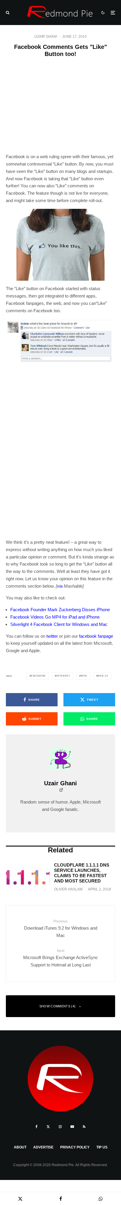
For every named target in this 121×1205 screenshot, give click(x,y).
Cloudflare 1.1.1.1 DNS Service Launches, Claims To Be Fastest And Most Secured (81, 872)
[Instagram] (60, 1126)
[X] (48, 1126)
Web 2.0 (103, 676)
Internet (63, 676)
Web (84, 676)
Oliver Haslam (68, 889)
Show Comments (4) (57, 1006)
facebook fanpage (96, 636)
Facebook (38, 676)
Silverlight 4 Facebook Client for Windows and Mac (58, 624)
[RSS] (84, 1126)
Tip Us (101, 1147)
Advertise (43, 1147)
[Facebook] (36, 1126)
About (20, 1147)
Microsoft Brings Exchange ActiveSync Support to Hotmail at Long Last (60, 958)
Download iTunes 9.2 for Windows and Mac (60, 928)
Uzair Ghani (45, 36)
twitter (52, 636)
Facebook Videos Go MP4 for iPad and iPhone (55, 616)
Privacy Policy (75, 1147)
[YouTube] (72, 1126)
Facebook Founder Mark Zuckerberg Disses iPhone (60, 609)
